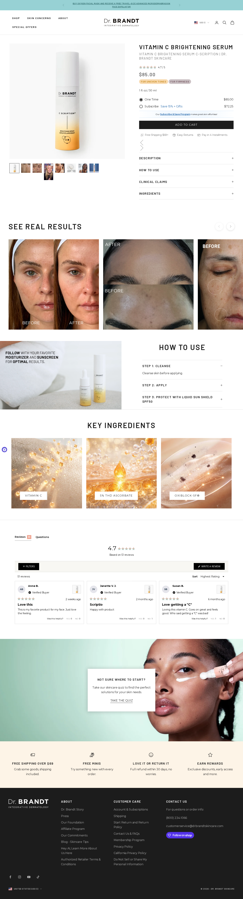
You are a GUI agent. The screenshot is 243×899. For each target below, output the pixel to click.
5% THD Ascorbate (116, 495)
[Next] (224, 602)
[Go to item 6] (71, 168)
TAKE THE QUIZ (121, 700)
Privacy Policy (123, 846)
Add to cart (186, 124)
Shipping (120, 816)
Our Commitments (74, 835)
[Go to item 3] (37, 168)
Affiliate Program (72, 829)
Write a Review (213, 567)
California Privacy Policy (130, 853)
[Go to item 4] (49, 171)
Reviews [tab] (23, 538)
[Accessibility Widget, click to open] (4, 449)
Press (64, 816)
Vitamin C (33, 495)
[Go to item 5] (60, 168)
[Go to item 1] (14, 168)
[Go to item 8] (94, 168)
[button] (152, 67)
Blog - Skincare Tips (74, 842)
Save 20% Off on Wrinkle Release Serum (121, 5)
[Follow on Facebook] (10, 877)
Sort (195, 576)
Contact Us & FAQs (126, 833)
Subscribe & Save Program (175, 114)
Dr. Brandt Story (72, 809)
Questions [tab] (42, 538)
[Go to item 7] (83, 168)
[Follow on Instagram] (19, 877)
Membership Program (129, 840)
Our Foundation (72, 822)
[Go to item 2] (26, 168)
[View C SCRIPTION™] (76, 589)
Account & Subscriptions (131, 809)
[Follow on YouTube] (29, 877)
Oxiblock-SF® (187, 495)
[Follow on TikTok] (38, 877)
